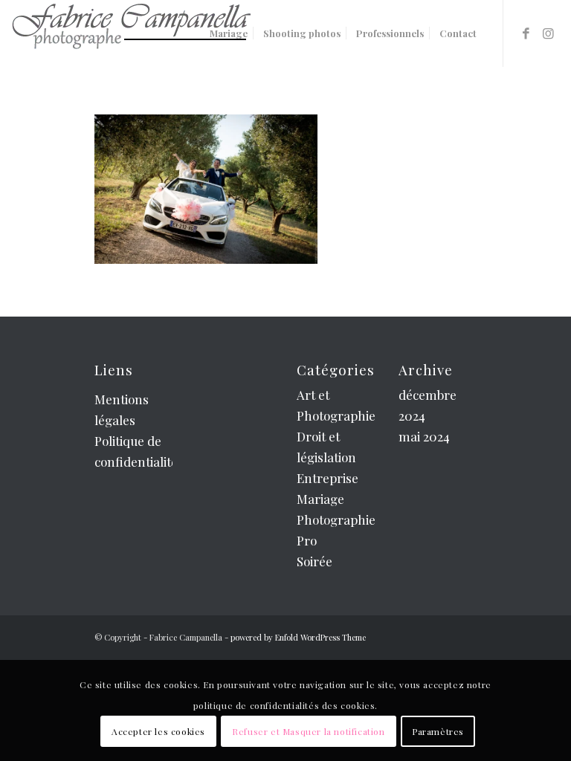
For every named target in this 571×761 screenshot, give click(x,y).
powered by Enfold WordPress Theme (298, 637)
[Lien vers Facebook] (526, 33)
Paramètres (438, 731)
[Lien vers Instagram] (549, 33)
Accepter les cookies (158, 731)
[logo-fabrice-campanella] (131, 33)
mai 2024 (424, 436)
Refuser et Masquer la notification (308, 731)
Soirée (314, 561)
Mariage (320, 498)
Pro (307, 540)
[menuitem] (228, 33)
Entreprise (327, 478)
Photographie (336, 519)
